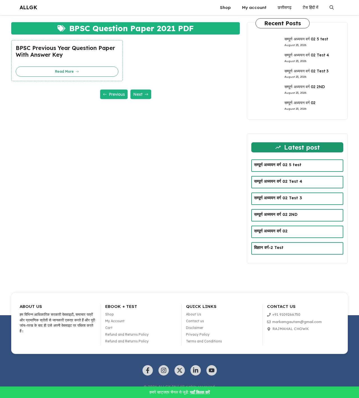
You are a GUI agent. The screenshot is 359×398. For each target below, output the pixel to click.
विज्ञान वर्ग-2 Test (269, 247)
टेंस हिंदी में (310, 7)
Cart (108, 328)
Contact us (195, 321)
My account (254, 7)
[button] (331, 7)
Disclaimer (194, 328)
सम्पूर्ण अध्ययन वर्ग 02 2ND (304, 86)
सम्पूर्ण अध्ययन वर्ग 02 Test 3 (306, 71)
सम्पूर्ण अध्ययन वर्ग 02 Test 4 (306, 55)
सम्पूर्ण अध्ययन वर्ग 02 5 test (306, 39)
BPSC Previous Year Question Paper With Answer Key (65, 51)
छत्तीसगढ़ (284, 7)
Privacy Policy (198, 334)
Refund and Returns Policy (127, 334)
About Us (193, 314)
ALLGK (28, 7)
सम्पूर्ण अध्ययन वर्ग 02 (300, 102)
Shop (225, 7)
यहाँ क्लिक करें (200, 392)
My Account (115, 321)
